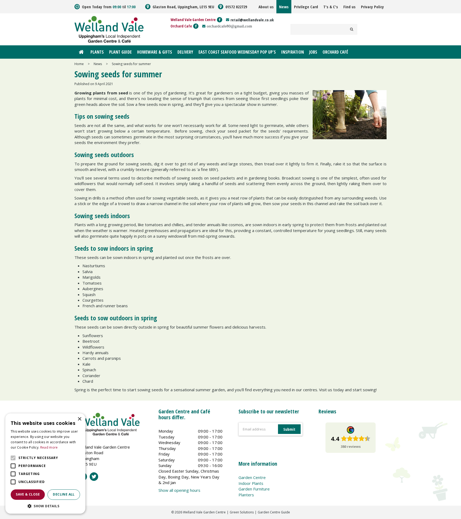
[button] (45, 505)
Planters (246, 494)
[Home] (81, 52)
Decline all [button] (63, 494)
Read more (49, 447)
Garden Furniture (254, 489)
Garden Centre (252, 477)
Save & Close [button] (28, 494)
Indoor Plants (251, 483)
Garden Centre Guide (274, 512)
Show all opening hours (179, 490)
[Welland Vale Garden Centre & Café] (109, 28)
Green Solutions (242, 512)
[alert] (45, 463)
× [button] (79, 419)
